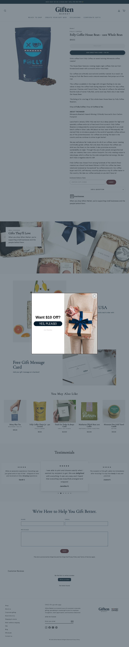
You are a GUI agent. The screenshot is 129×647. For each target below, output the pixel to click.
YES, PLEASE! (48, 324)
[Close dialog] (94, 296)
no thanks (48, 330)
